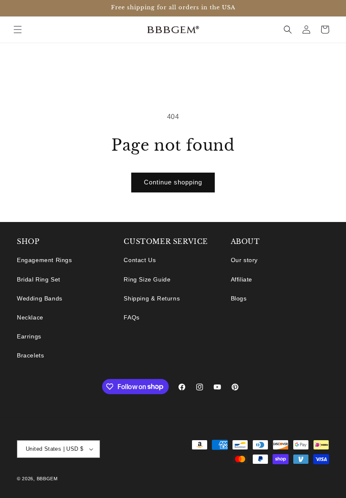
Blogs (239, 298)
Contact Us (140, 260)
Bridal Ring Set (38, 279)
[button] (17, 29)
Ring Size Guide (147, 279)
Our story (244, 260)
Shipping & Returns (152, 298)
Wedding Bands (39, 298)
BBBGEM (47, 478)
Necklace (30, 317)
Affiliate (241, 279)
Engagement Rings (44, 260)
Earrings (29, 336)
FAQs (131, 317)
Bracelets (30, 355)
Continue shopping (173, 182)
